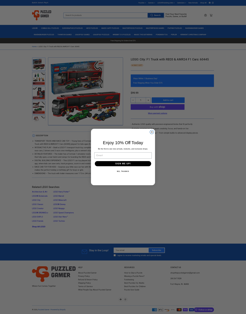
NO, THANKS (123, 171)
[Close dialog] (152, 132)
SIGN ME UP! (123, 164)
